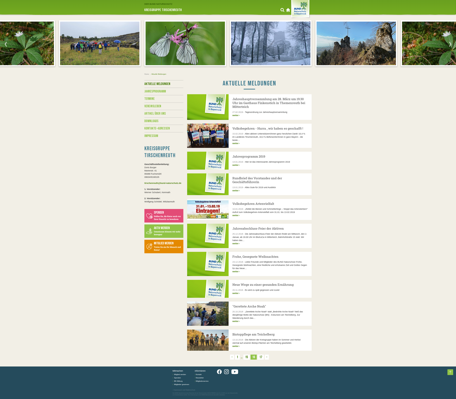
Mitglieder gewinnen (181, 384)
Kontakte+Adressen (157, 128)
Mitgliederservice (202, 381)
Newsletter (200, 378)
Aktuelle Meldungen (157, 84)
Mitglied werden (180, 374)
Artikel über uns (155, 113)
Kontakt (199, 374)
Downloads (151, 121)
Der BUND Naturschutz (158, 4)
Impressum (151, 136)
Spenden (177, 378)
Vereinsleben (152, 106)
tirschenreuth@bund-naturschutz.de (162, 183)
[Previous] (6, 44)
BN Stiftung (178, 381)
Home (146, 74)
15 (246, 357)
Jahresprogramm (155, 91)
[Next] (450, 44)
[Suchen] (282, 10)
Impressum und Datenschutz (184, 390)
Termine (149, 99)
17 (260, 357)
